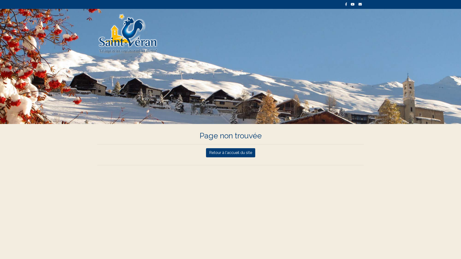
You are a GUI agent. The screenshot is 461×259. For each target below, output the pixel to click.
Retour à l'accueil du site (230, 152)
